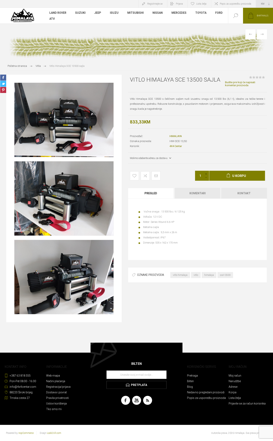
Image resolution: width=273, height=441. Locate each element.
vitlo (196, 275)
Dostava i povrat (56, 392)
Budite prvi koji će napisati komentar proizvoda (240, 84)
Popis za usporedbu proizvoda (235, 3)
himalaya (209, 275)
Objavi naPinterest (3, 90)
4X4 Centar (175, 146)
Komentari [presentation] (197, 193)
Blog (190, 386)
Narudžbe (235, 381)
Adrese (233, 386)
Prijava (179, 3)
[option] (64, 120)
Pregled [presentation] (150, 193)
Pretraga (192, 375)
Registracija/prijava (58, 386)
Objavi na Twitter (3, 84)
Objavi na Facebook (3, 78)
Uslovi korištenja (56, 403)
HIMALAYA (175, 136)
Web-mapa (53, 375)
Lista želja (235, 398)
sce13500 (225, 275)
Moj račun (235, 375)
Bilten (190, 381)
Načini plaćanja (55, 381)
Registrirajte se (154, 3)
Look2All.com (54, 433)
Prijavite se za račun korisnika (247, 403)
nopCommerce (26, 433)
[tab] (151, 193)
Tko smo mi (54, 409)
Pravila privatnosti (57, 398)
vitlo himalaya (180, 275)
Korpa (232, 392)
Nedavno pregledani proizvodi (205, 392)
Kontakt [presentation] (244, 193)
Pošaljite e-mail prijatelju (155, 175)
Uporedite (145, 175)
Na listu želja (134, 175)
